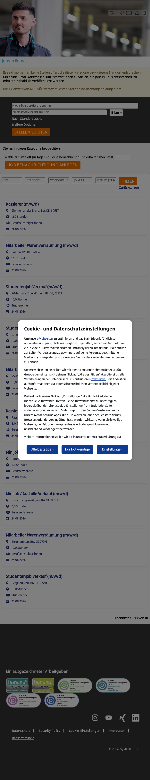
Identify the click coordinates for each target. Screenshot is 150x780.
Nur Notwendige (77, 449)
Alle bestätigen (42, 449)
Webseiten (46, 338)
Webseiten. (98, 379)
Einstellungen (112, 449)
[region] (75, 390)
